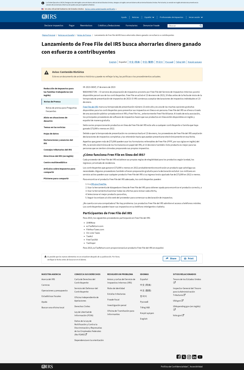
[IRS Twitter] (184, 356)
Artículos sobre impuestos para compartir (59, 170)
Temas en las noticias (54, 127)
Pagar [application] (72, 25)
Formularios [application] (132, 25)
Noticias (135, 17)
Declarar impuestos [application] (53, 25)
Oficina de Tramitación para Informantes (120, 312)
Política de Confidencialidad (174, 366)
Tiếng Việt (181, 61)
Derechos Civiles (82, 306)
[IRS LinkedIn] (194, 356)
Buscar (200, 25)
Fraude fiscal (113, 299)
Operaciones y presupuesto (55, 290)
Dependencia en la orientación (89, 340)
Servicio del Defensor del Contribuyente (86, 290)
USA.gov (177, 300)
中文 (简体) (134, 61)
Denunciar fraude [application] (151, 25)
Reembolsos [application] (86, 25)
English (112, 61)
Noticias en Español (66, 35)
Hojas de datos (51, 133)
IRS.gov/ (98, 184)
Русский (169, 61)
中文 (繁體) (148, 61)
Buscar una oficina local (53, 307)
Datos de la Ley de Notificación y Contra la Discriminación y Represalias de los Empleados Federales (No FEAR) (88, 328)
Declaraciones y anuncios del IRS (58, 141)
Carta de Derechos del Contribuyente (84, 281)
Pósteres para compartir (56, 178)
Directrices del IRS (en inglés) (58, 156)
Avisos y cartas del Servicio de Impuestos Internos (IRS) (121, 281)
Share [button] (173, 258)
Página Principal (48, 35)
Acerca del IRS (48, 279)
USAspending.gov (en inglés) (186, 306)
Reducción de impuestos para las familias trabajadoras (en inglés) (59, 92)
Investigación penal (116, 305)
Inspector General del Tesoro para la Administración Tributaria (187, 292)
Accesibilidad (196, 366)
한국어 (159, 61)
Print (191, 258)
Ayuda (124, 17)
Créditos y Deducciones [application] (109, 25)
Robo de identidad (116, 288)
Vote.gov (177, 315)
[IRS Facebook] (179, 356)
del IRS (90, 106)
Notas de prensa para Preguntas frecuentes (61, 109)
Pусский (144, 301)
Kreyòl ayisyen (195, 61)
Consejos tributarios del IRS (58, 149)
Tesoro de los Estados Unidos (187, 279)
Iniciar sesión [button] (194, 17)
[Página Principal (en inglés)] (49, 15)
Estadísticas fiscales (51, 296)
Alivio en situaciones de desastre (55, 119)
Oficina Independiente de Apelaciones (86, 299)
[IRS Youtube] (200, 356)
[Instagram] (189, 356)
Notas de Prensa (84, 35)
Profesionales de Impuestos (171, 17)
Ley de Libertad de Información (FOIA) (83, 313)
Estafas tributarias (116, 293)
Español (148, 17)
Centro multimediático (55, 162)
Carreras (46, 284)
